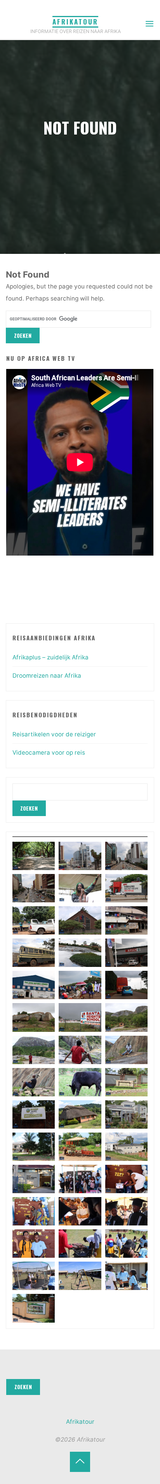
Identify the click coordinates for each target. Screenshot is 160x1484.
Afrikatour (75, 21)
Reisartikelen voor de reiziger (54, 734)
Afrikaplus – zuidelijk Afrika (50, 657)
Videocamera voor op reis (48, 752)
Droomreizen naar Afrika (46, 675)
